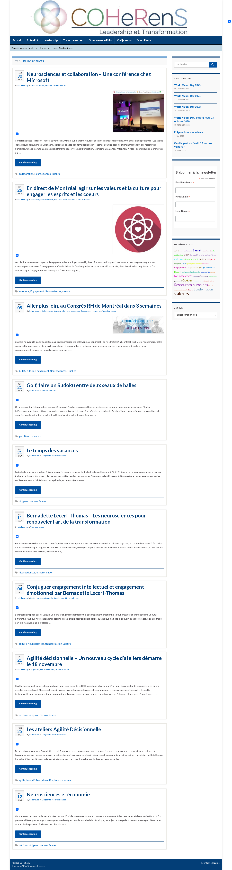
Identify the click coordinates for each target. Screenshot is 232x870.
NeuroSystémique (62, 47)
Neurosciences (37, 85)
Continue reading (28, 162)
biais (28, 780)
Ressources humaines (191, 285)
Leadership (50, 40)
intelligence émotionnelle (190, 272)
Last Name (182, 211)
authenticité (188, 251)
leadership (205, 272)
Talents (56, 173)
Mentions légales (210, 862)
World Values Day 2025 (187, 85)
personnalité (213, 277)
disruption (47, 780)
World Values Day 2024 (187, 96)
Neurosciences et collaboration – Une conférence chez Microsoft (89, 77)
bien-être (210, 251)
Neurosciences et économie (58, 794)
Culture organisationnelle (41, 199)
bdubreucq (23, 85)
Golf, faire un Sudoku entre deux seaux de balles (81, 385)
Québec (71, 371)
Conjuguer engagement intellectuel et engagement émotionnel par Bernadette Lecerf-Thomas (85, 590)
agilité (22, 780)
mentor (212, 272)
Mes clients (144, 40)
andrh (181, 251)
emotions (24, 291)
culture (30, 371)
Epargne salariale (193, 268)
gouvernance (209, 268)
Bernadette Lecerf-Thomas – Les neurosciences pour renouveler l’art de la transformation (86, 518)
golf (21, 436)
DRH (184, 263)
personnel (178, 281)
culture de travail (190, 260)
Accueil (16, 40)
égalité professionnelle (194, 264)
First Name (182, 196)
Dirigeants (46, 455)
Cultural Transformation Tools (203, 255)
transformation (44, 572)
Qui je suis (123, 40)
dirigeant (24, 501)
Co (214, 251)
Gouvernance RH (99, 40)
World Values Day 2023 (187, 107)
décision (23, 715)
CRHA (22, 371)
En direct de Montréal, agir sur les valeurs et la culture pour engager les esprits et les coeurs (94, 191)
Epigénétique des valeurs (188, 132)
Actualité (32, 40)
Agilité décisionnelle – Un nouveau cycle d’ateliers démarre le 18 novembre (94, 661)
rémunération (208, 281)
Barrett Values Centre (24, 47)
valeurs (66, 291)
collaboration (26, 173)
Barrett (197, 250)
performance (202, 277)
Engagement (37, 291)
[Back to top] (224, 862)
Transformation (73, 40)
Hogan (44, 47)
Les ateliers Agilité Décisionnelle (64, 729)
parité (195, 277)
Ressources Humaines (55, 85)
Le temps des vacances (52, 450)
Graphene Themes (35, 866)
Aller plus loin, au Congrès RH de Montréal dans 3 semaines (94, 305)
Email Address (184, 182)
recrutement (198, 281)
